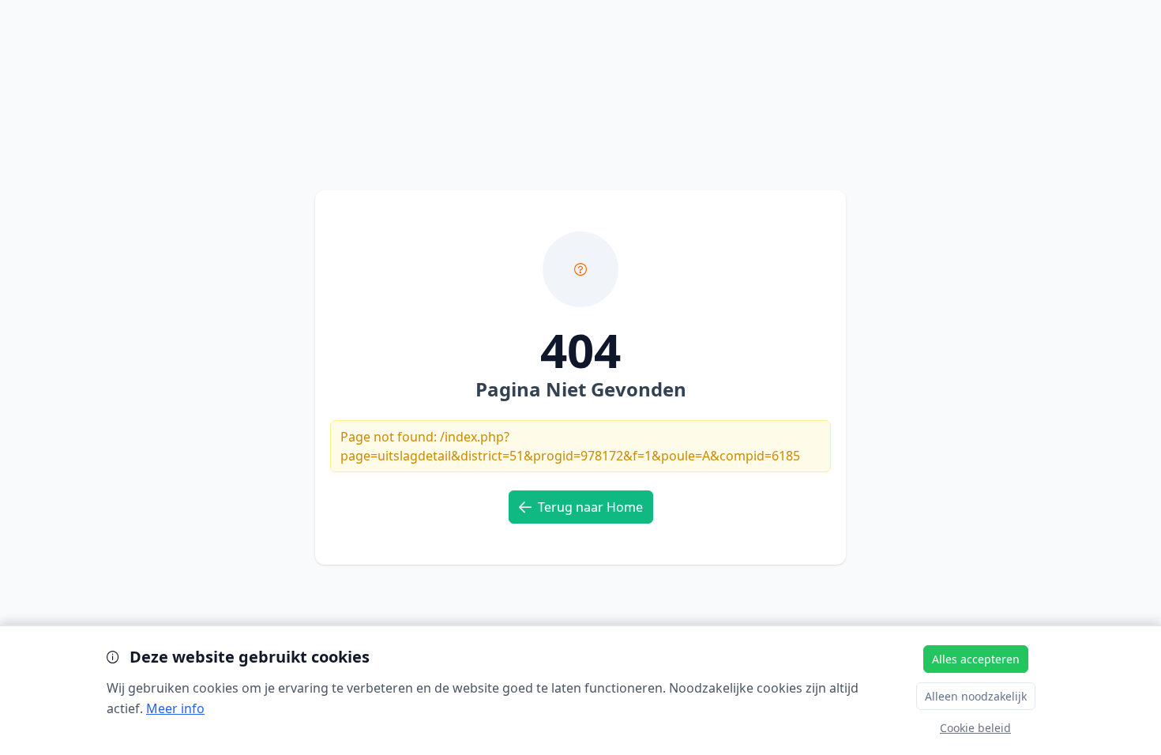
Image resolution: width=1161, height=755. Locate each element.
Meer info (175, 708)
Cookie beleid (975, 727)
